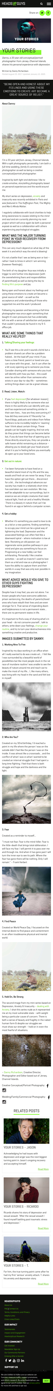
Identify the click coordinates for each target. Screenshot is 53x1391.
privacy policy (34, 1383)
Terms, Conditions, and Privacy (17, 1312)
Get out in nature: (13, 461)
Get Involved (9, 1345)
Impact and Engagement (14, 1333)
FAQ (6, 1308)
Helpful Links (9, 1316)
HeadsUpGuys (13, 4)
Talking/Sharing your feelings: (19, 342)
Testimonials (9, 1329)
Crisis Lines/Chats (11, 1319)
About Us (8, 1305)
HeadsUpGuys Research (14, 1336)
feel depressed (18, 399)
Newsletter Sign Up (12, 1349)
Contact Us (13, 1308)
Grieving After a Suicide (14, 1356)
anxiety (36, 196)
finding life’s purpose (12, 284)
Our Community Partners (14, 1352)
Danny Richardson (13, 1072)
